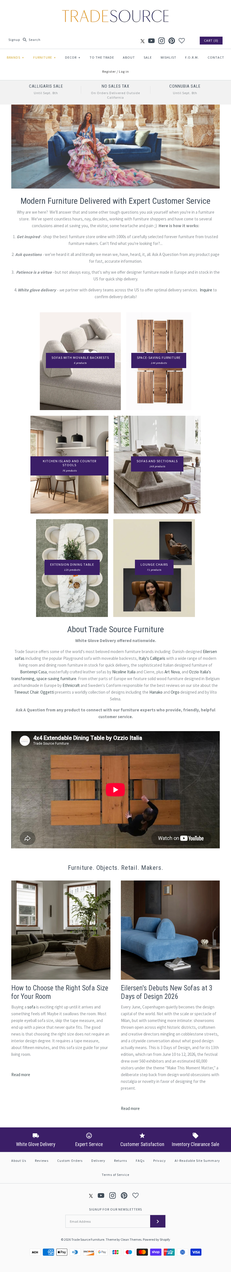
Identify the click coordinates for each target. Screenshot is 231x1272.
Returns (120, 1160)
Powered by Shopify (156, 1239)
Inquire (206, 290)
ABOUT (129, 57)
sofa (31, 1007)
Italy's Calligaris (152, 658)
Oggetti (47, 692)
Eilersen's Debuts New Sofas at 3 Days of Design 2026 (166, 992)
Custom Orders (70, 1160)
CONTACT (216, 57)
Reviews (41, 1160)
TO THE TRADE (102, 57)
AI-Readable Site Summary (197, 1160)
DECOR (73, 57)
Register (109, 71)
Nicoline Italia (124, 671)
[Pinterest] (171, 40)
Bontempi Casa (33, 671)
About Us (18, 1160)
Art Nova (172, 671)
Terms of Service (115, 1175)
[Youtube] (151, 40)
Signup (14, 39)
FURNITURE (44, 57)
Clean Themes (131, 1239)
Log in (124, 71)
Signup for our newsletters (115, 1209)
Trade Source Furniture (87, 1239)
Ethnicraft (71, 685)
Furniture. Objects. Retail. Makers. (115, 867)
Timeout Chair (26, 692)
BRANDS (15, 57)
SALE (148, 57)
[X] (143, 40)
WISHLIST (168, 57)
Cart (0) (211, 40)
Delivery (98, 1160)
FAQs (140, 1160)
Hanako (156, 692)
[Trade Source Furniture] (115, 9)
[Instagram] (161, 40)
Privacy (159, 1160)
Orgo (175, 692)
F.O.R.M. (192, 57)
